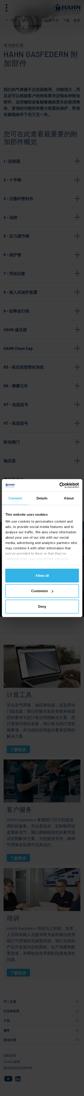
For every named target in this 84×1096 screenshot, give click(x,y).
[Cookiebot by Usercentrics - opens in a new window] (60, 485)
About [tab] (69, 498)
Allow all (42, 575)
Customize (39, 591)
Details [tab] (42, 498)
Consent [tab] (15, 498)
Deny (42, 606)
